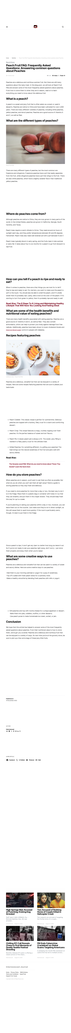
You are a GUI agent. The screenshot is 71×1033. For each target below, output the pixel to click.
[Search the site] (63, 26)
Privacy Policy (15, 972)
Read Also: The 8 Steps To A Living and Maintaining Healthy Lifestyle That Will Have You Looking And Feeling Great (35, 304)
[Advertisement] (35, 12)
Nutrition (14, 58)
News (39, 906)
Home (7, 58)
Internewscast (10, 729)
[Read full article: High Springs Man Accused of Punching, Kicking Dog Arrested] (20, 909)
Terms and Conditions (12, 974)
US (7, 939)
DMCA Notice (24, 972)
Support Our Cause (11, 976)
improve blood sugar (13, 330)
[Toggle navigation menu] (7, 26)
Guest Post (23, 974)
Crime (8, 906)
